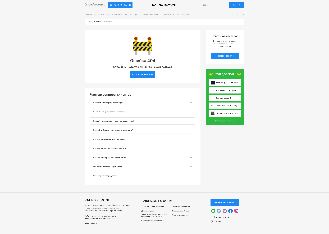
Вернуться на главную (142, 74)
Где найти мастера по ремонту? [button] (107, 166)
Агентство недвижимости (152, 207)
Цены (136, 15)
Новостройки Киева (180, 211)
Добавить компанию (120, 5)
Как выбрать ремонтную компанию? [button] (109, 139)
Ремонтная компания (180, 215)
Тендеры (128, 15)
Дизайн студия (147, 211)
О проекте (166, 15)
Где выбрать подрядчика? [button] (105, 176)
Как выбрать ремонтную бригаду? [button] (108, 112)
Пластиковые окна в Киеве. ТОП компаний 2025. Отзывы (155, 216)
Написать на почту (223, 217)
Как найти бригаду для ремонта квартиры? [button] (113, 130)
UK (243, 15)
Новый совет (225, 56)
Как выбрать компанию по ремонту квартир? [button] (113, 121)
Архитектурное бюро (180, 207)
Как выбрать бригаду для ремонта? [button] (109, 157)
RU (238, 15)
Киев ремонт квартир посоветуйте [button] (108, 102)
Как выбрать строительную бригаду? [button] (110, 148)
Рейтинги (98, 15)
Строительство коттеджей (152, 221)
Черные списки (113, 15)
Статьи (176, 15)
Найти (236, 5)
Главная (88, 15)
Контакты (186, 15)
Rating (91, 22)
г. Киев (217, 221)
